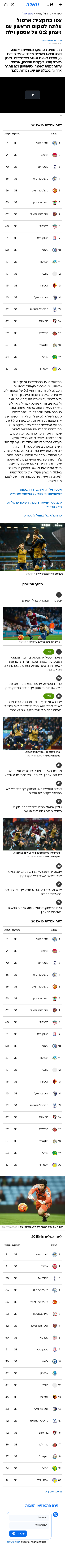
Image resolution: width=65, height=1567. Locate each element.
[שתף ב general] (6, 5)
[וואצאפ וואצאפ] (12, 4)
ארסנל (58, 1492)
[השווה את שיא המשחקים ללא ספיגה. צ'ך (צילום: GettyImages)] (32, 1203)
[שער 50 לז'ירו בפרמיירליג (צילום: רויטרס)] (32, 550)
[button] (50, 4)
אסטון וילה (49, 1492)
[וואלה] (32, 4)
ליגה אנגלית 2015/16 (46, 125)
